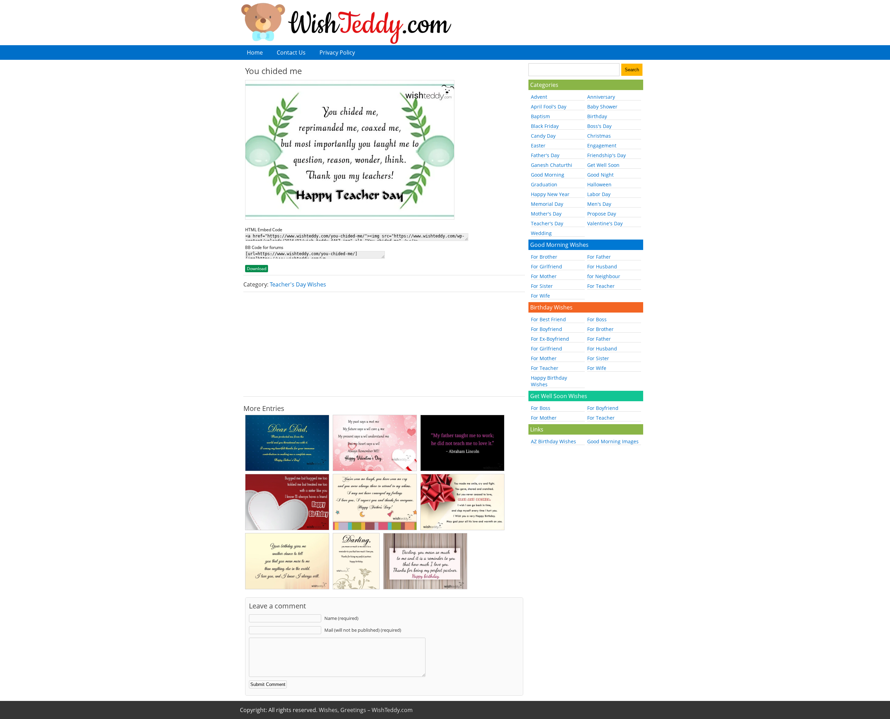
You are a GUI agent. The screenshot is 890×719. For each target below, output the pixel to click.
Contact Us (291, 52)
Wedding (541, 233)
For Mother (544, 276)
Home (255, 52)
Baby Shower (602, 106)
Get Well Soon (603, 165)
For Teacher (601, 286)
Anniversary (601, 97)
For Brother (544, 256)
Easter (538, 145)
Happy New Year (550, 194)
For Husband (602, 266)
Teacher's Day (547, 223)
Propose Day (601, 213)
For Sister (542, 286)
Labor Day (598, 194)
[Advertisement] (384, 344)
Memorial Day (547, 204)
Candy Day (543, 135)
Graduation (544, 184)
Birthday (597, 116)
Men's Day (599, 204)
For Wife (540, 295)
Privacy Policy (337, 52)
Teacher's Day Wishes (298, 284)
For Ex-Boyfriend (550, 339)
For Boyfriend (546, 329)
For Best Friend (548, 319)
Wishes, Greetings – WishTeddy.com (366, 710)
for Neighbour (603, 276)
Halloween (599, 184)
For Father (599, 256)
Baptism (540, 116)
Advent (539, 97)
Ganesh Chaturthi (551, 165)
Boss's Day (599, 126)
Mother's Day (546, 213)
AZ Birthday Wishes (553, 441)
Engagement (601, 145)
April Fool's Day (548, 106)
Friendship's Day (606, 155)
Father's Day (545, 155)
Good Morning (547, 174)
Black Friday (545, 126)
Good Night (600, 174)
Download (256, 269)
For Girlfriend (546, 266)
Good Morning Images (613, 441)
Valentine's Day (605, 223)
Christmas (599, 135)
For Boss (597, 319)
